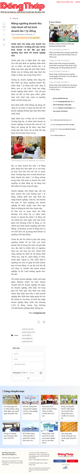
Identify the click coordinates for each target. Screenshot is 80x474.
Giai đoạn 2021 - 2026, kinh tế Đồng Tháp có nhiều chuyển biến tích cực (49, 411)
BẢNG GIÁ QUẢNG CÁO (65, 2)
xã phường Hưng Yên (64, 101)
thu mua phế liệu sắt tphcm (68, 129)
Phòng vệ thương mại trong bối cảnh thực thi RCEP (11, 436)
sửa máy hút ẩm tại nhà (61, 120)
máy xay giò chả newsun (60, 111)
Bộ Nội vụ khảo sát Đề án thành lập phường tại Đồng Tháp (61, 45)
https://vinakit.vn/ (60, 135)
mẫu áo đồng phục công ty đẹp (62, 104)
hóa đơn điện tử (26, 335)
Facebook (60, 461)
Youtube (72, 461)
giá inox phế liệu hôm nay (60, 98)
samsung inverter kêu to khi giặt (65, 124)
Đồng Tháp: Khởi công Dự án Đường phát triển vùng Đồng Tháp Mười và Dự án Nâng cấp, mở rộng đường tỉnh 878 (63, 65)
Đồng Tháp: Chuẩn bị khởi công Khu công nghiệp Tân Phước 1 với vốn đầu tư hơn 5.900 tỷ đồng (63, 76)
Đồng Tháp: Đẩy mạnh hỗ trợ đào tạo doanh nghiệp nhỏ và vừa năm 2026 (48, 438)
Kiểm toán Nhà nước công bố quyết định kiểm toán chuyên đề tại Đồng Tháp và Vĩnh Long (63, 55)
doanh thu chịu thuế (27, 329)
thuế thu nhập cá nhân (28, 332)
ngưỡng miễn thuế (27, 341)
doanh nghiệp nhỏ (27, 338)
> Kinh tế (15, 18)
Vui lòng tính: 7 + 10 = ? (20, 372)
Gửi (28, 378)
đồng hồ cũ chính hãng (65, 108)
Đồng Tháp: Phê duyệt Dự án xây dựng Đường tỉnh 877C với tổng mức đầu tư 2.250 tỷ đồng (63, 87)
